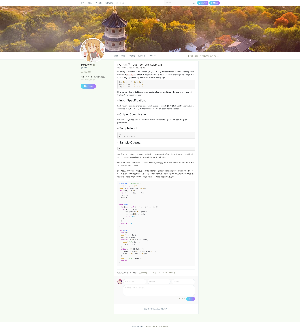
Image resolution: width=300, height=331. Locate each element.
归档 (90, 3)
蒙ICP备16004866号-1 (160, 326)
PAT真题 (98, 3)
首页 (82, 3)
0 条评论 (142, 68)
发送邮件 (88, 86)
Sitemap (149, 326)
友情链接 (109, 3)
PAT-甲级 (213, 56)
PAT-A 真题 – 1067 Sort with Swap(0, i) (161, 273)
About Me (120, 3)
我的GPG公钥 (86, 72)
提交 (190, 299)
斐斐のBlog (143, 273)
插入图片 (181, 298)
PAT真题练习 (204, 56)
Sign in (203, 3)
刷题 (196, 56)
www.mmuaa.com (88, 80)
